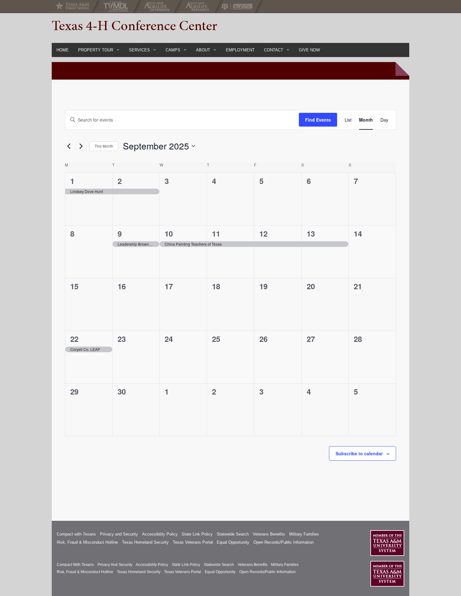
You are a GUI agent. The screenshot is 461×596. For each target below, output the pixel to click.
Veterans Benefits (269, 534)
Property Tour (95, 50)
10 (169, 233)
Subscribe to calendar (359, 453)
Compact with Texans (76, 534)
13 (311, 233)
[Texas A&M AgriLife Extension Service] (158, 6)
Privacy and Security (119, 534)
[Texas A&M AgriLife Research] (198, 6)
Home (62, 50)
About (203, 50)
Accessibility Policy (160, 534)
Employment (240, 50)
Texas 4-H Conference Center (134, 25)
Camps (173, 50)
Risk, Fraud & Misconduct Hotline (87, 542)
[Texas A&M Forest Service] (77, 6)
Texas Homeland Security (145, 542)
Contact (273, 50)
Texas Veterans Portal (193, 542)
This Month (103, 146)
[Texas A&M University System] (387, 543)
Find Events (318, 120)
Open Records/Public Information (283, 542)
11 (216, 233)
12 (263, 233)
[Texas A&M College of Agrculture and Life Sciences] (239, 6)
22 (74, 338)
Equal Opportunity (233, 542)
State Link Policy (197, 534)
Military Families (304, 534)
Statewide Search (233, 534)
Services (139, 50)
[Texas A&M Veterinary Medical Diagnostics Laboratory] (117, 6)
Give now (309, 50)
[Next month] (81, 146)
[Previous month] (68, 146)
